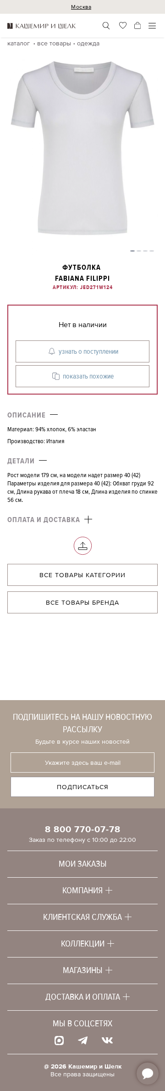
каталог (19, 43)
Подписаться (83, 787)
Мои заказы (83, 863)
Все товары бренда (82, 603)
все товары (54, 43)
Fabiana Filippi (82, 278)
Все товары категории (82, 575)
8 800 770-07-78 (83, 829)
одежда (88, 43)
